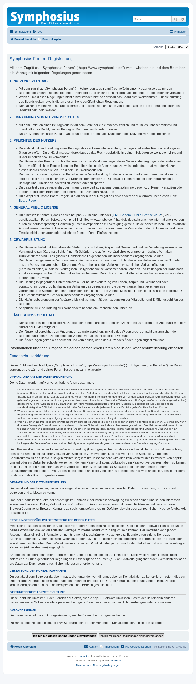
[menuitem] (37, 32)
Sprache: (158, 46)
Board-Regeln (29, 200)
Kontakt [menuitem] (93, 646)
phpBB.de (116, 660)
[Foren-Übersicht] (45, 16)
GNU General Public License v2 (135, 215)
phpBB (84, 656)
